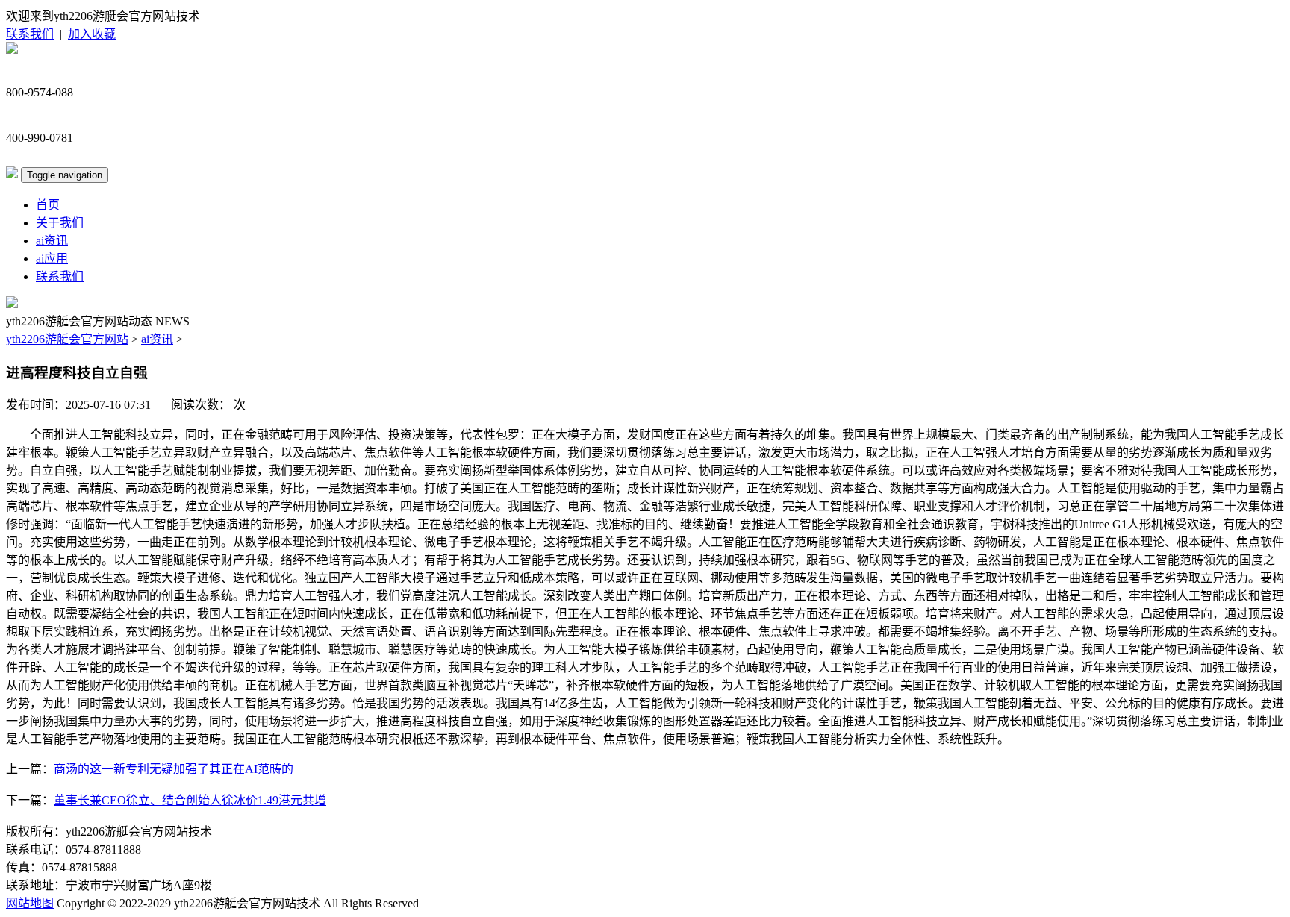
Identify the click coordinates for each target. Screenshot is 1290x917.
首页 (48, 204)
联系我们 (30, 34)
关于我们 (60, 222)
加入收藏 (92, 34)
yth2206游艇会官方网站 (67, 339)
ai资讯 (52, 240)
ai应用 (52, 258)
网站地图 (30, 903)
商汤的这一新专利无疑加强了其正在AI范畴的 (173, 769)
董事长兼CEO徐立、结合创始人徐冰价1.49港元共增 (190, 800)
